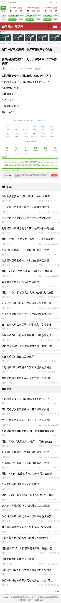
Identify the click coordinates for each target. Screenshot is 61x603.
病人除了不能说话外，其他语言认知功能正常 (27, 303)
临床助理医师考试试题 (39, 49)
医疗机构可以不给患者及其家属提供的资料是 (27, 367)
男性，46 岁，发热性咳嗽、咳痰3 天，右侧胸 (27, 271)
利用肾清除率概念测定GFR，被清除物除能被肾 (28, 228)
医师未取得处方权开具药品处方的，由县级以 (27, 378)
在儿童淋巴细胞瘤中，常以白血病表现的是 (25, 260)
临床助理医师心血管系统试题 (18, 356)
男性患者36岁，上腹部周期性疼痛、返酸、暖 (27, 346)
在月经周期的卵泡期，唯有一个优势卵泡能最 (27, 217)
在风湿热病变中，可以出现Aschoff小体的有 (26, 196)
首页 (4, 49)
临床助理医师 (16, 49)
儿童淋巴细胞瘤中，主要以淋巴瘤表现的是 (25, 249)
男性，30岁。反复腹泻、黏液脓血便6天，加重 (27, 292)
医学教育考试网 (12, 26)
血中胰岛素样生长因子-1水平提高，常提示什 (26, 324)
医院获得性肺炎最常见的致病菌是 (20, 282)
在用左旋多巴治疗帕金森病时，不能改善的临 (27, 335)
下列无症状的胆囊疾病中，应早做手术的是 (25, 207)
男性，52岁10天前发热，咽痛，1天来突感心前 (28, 239)
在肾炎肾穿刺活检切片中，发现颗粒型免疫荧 (27, 314)
